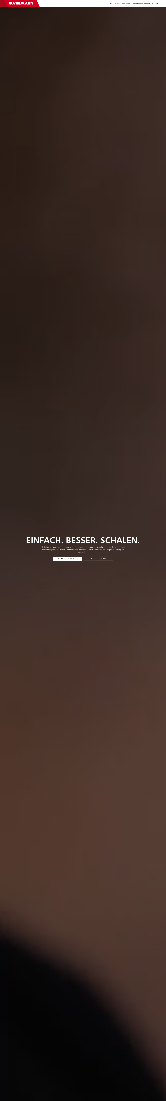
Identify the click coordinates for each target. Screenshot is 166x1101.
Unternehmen (137, 3)
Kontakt (155, 3)
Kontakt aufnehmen (67, 559)
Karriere (147, 3)
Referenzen (126, 3)
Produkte (109, 3)
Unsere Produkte (98, 559)
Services (117, 3)
